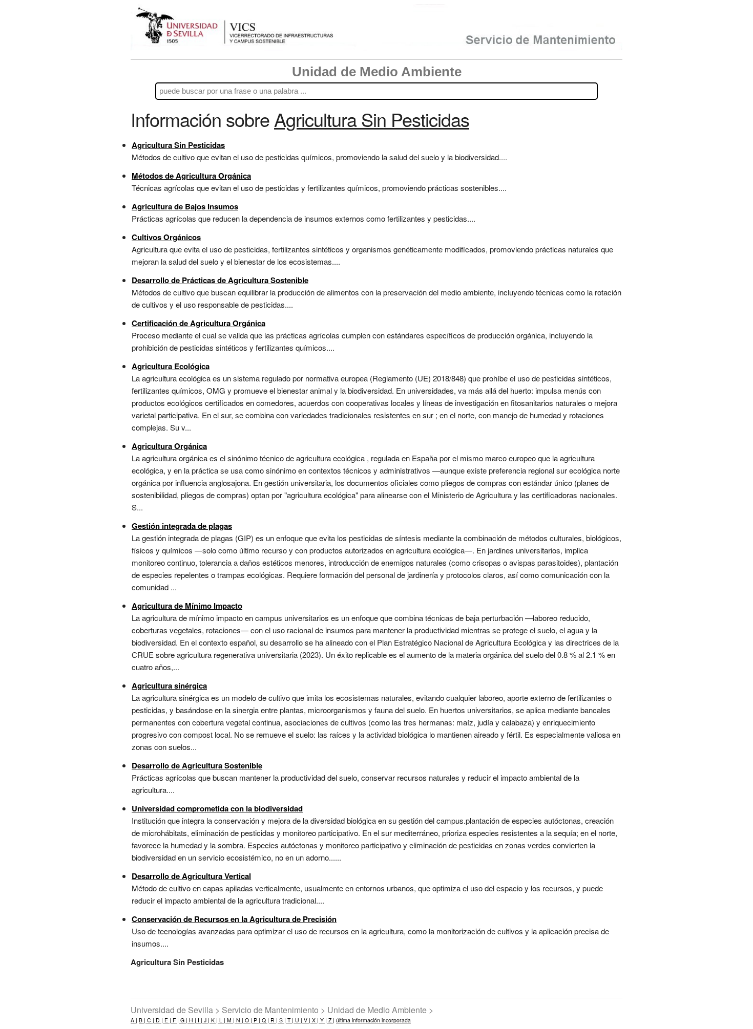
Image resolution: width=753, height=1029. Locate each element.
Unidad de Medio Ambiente (377, 71)
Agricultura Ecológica (171, 366)
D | (158, 1020)
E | (167, 1020)
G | (183, 1020)
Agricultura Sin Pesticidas (178, 145)
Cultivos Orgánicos (166, 237)
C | (149, 1020)
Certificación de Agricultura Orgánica (198, 323)
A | (134, 1020)
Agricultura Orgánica (169, 446)
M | (230, 1020)
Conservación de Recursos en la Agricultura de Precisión (234, 919)
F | (175, 1020)
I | (199, 1020)
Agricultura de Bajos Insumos (185, 206)
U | (298, 1020)
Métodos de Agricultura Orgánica (191, 175)
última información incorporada (373, 1020)
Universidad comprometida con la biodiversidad (217, 808)
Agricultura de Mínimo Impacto (187, 605)
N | (239, 1020)
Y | (323, 1020)
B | (142, 1020)
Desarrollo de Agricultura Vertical (191, 876)
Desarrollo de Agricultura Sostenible (197, 765)
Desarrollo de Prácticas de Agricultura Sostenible (220, 280)
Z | (330, 1020)
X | (314, 1020)
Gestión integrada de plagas (182, 525)
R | (273, 1020)
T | (290, 1020)
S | (282, 1020)
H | (191, 1020)
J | (206, 1020)
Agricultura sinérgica (169, 685)
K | (214, 1020)
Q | (264, 1020)
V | (306, 1020)
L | (221, 1020)
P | (256, 1020)
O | (247, 1020)
